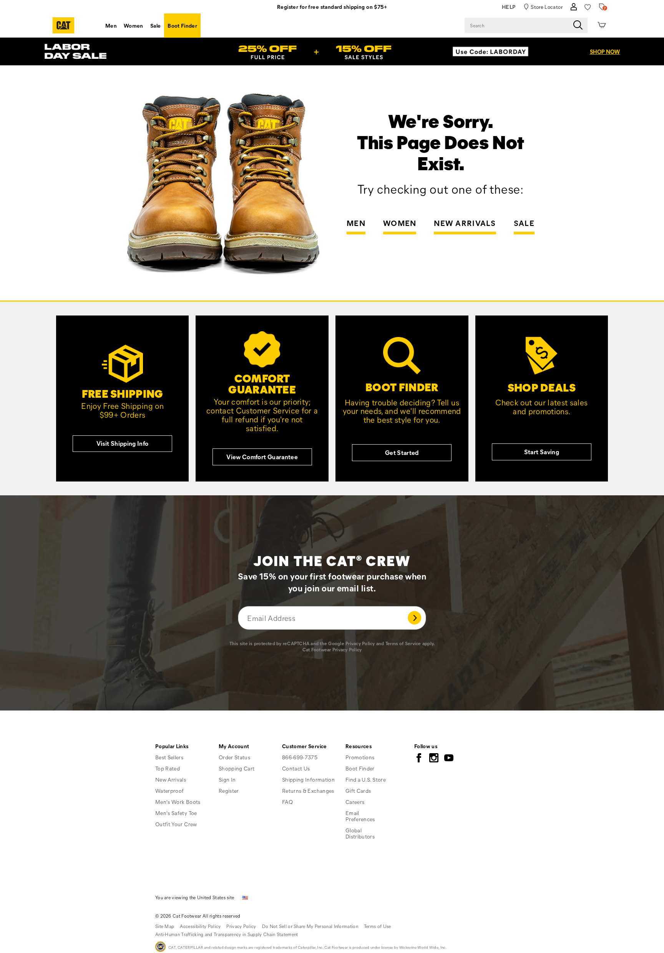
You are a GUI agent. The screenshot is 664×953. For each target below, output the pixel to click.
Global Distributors (360, 833)
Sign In (227, 779)
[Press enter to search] (578, 25)
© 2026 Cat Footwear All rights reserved (198, 916)
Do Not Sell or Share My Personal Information (310, 926)
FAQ (287, 801)
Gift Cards (358, 790)
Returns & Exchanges (308, 790)
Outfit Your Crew (176, 824)
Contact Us (296, 768)
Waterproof (169, 790)
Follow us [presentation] (425, 746)
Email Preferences (360, 816)
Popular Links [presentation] (172, 746)
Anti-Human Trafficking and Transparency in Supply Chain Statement (226, 934)
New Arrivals (465, 223)
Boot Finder (182, 25)
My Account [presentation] (234, 746)
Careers (354, 801)
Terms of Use (377, 926)
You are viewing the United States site (194, 897)
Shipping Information (308, 779)
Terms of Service (403, 643)
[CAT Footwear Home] (63, 25)
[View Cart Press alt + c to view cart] (602, 25)
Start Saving (541, 452)
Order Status (234, 757)
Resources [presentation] (358, 746)
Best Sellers (169, 757)
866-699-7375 (299, 757)
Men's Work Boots (178, 801)
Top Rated (167, 768)
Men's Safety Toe (176, 813)
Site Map (164, 926)
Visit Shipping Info (122, 443)
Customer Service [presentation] (304, 746)
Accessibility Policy (200, 926)
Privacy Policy (360, 643)
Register (229, 790)
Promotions (360, 757)
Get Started (402, 452)
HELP (509, 6)
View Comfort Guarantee (262, 457)
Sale (155, 25)
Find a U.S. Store (365, 779)
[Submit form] (415, 617)
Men (111, 25)
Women (133, 25)
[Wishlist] (587, 7)
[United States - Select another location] (245, 897)
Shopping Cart (237, 768)
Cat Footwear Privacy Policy (332, 649)
